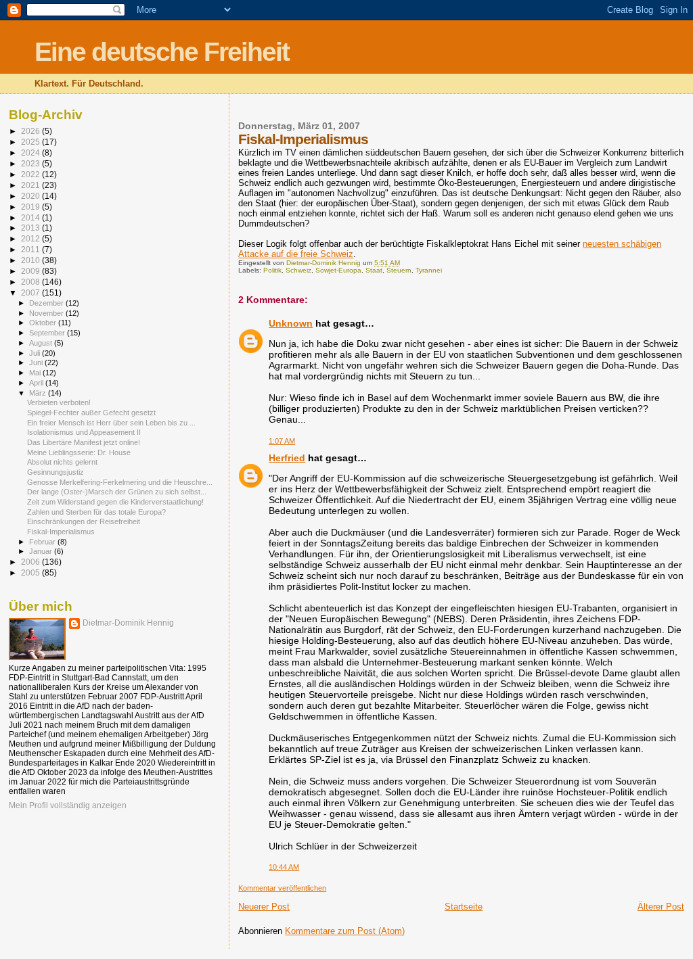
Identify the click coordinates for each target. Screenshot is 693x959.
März (38, 393)
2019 (31, 206)
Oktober (43, 323)
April (37, 383)
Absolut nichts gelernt (62, 462)
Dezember (47, 303)
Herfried (287, 457)
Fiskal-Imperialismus (61, 532)
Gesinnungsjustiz (55, 472)
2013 (31, 227)
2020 (31, 195)
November (47, 313)
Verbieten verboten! (59, 402)
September (48, 333)
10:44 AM (284, 867)
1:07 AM (282, 441)
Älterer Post (661, 907)
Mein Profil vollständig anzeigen (68, 805)
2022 (31, 174)
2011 (31, 249)
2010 (31, 260)
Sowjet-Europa (338, 270)
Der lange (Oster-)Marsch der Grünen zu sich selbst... (116, 492)
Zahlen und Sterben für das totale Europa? (96, 512)
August (41, 343)
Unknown (291, 323)
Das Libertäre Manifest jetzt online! (83, 442)
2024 (31, 152)
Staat (373, 270)
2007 (31, 292)
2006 (31, 561)
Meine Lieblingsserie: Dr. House (79, 452)
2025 (31, 141)
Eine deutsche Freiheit (162, 51)
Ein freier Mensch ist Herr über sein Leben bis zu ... (111, 423)
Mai (36, 373)
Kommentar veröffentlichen (282, 888)
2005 (31, 572)
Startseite (464, 907)
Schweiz (298, 270)
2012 (31, 238)
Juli (35, 353)
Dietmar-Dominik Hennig (128, 623)
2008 (31, 281)
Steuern (398, 270)
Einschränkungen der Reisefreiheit (83, 521)
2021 (31, 185)
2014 (31, 217)
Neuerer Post (264, 907)
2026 (31, 130)
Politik (272, 270)
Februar (43, 542)
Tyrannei (429, 270)
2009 (31, 270)
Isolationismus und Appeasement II (84, 432)
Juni (37, 362)
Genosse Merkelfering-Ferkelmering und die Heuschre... (120, 482)
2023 (31, 163)
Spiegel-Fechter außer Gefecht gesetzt (91, 412)
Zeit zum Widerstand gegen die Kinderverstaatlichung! (115, 502)
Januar (41, 551)
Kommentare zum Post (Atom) (345, 931)
